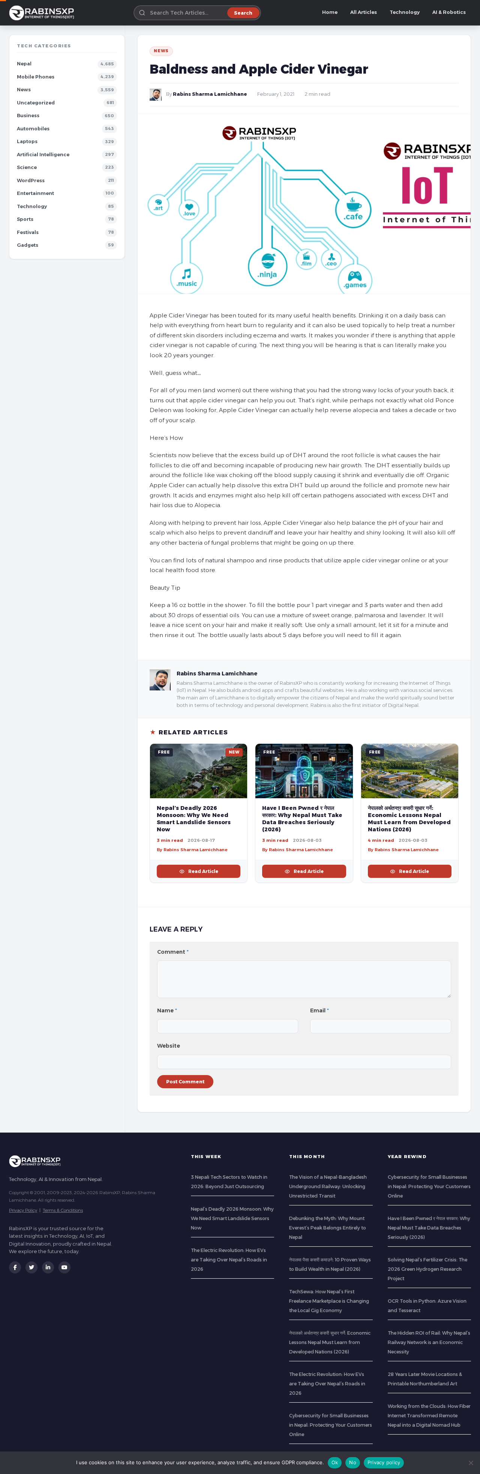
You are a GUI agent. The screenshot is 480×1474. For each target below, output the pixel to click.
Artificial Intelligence (43, 154)
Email (319, 1010)
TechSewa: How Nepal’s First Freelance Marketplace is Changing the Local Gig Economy (329, 1301)
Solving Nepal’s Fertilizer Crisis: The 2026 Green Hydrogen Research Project (427, 1269)
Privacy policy (384, 1462)
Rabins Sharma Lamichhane (210, 94)
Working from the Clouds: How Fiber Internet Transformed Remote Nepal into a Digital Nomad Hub (429, 1415)
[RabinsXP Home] (43, 13)
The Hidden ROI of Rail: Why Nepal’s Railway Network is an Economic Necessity (429, 1342)
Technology (405, 12)
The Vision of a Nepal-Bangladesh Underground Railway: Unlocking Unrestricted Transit (328, 1186)
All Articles (363, 12)
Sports (25, 219)
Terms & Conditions (63, 1210)
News (24, 89)
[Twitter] (32, 1267)
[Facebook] (15, 1267)
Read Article (203, 871)
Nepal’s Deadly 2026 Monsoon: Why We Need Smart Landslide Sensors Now (194, 819)
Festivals (28, 232)
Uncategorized (36, 103)
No (352, 1462)
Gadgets (27, 245)
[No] (470, 1462)
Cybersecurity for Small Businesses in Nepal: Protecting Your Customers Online (330, 1425)
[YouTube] (64, 1267)
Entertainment (35, 193)
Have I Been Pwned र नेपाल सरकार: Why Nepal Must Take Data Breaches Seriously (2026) (302, 819)
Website (168, 1045)
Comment (173, 951)
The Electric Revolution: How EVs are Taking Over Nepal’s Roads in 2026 (229, 1259)
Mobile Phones (35, 77)
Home (330, 12)
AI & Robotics (449, 12)
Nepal (24, 63)
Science (27, 167)
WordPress (31, 180)
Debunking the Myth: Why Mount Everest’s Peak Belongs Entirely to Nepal (327, 1228)
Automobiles (33, 128)
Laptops (27, 141)
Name (167, 1010)
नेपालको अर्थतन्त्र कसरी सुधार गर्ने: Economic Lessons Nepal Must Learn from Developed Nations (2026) (409, 819)
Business (28, 115)
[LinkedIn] (48, 1267)
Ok (335, 1462)
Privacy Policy (23, 1210)
